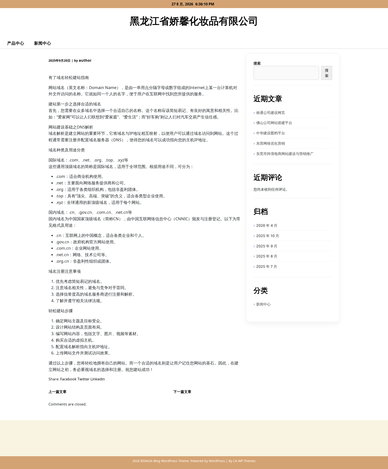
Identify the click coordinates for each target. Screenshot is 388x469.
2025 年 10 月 (267, 235)
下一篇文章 (182, 391)
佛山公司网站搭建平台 (274, 122)
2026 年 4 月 (266, 225)
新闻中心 (42, 43)
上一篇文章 (57, 391)
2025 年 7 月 (266, 266)
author (85, 60)
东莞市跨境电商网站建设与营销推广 (285, 153)
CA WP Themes (244, 461)
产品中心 (15, 43)
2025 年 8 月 (266, 256)
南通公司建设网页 (270, 112)
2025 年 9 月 (266, 246)
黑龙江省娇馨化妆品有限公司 (194, 20)
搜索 (257, 63)
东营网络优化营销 (270, 143)
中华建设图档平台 (270, 133)
